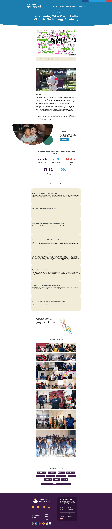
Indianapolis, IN (70, 472)
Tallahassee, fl (51, 472)
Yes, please (62, 516)
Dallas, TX (64, 479)
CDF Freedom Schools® (36, 511)
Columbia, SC (48, 479)
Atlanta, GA (61, 472)
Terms (58, 524)
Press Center (47, 516)
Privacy (62, 524)
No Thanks (70, 516)
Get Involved (82, 6)
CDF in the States (59, 6)
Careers (46, 511)
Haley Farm (34, 517)
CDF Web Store (48, 519)
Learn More (55, 483)
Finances (46, 514)
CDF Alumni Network (36, 515)
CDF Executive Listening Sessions (55, 12)
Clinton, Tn (56, 479)
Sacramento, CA (42, 472)
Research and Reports (71, 6)
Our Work (51, 6)
